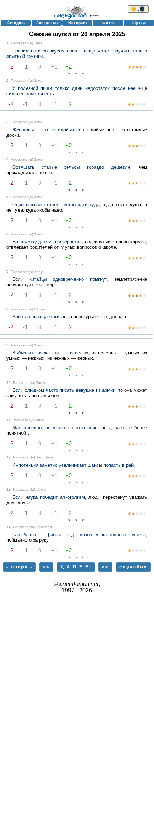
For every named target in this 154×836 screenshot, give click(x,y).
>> (105, 566)
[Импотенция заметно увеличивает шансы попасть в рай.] (136, 476)
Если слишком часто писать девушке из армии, (64, 390)
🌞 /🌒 (138, 9)
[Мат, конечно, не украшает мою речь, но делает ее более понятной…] (136, 444)
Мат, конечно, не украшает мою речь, (55, 427)
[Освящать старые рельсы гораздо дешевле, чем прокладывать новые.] (136, 184)
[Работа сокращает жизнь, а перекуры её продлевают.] (136, 328)
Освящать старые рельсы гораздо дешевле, (72, 167)
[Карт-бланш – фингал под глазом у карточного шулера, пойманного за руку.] (136, 551)
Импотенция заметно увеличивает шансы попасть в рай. (73, 465)
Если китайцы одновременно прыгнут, (60, 279)
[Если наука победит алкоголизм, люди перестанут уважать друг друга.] (136, 514)
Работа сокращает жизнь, (40, 316)
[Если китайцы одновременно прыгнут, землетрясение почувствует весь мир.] (136, 296)
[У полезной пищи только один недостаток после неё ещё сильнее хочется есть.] (136, 105)
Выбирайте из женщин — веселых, (51, 352)
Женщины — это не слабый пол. (49, 129)
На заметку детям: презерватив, (47, 241)
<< (46, 566)
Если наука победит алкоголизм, (49, 497)
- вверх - (19, 566)
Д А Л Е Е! (76, 566)
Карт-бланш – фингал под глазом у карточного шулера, (79, 534)
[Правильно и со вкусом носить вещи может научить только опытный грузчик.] (136, 67)
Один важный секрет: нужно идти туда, (56, 204)
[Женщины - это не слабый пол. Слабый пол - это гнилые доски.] (136, 146)
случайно (133, 566)
